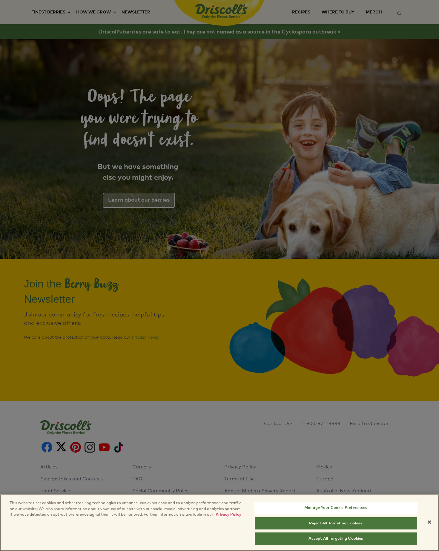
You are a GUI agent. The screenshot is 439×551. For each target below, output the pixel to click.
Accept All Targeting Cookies (335, 539)
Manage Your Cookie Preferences (335, 508)
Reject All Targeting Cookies (336, 523)
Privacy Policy (228, 515)
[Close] (429, 522)
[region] (219, 522)
